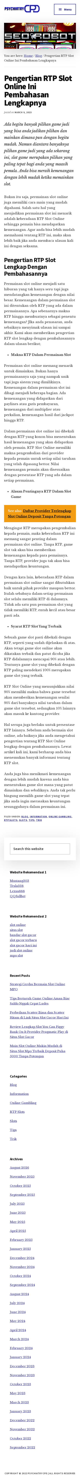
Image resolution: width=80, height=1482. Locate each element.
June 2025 (18, 1212)
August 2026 (19, 1167)
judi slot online (21, 950)
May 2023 (17, 1393)
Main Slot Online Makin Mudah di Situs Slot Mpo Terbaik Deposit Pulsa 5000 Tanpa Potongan (37, 1051)
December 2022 (22, 1420)
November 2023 (22, 1375)
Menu (68, 9)
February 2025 (21, 1240)
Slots (23, 820)
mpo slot (16, 955)
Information (38, 816)
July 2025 (17, 1204)
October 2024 (20, 1276)
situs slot (16, 930)
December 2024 (22, 1258)
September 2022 (22, 1447)
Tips (32, 820)
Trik (39, 820)
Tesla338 (17, 886)
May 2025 (17, 1222)
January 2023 (20, 1411)
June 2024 (18, 1312)
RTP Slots (11, 820)
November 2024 (22, 1267)
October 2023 (20, 1384)
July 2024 (17, 1303)
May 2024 (17, 1321)
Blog (24, 816)
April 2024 (18, 1330)
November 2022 (22, 1429)
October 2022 (20, 1438)
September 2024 (22, 1285)
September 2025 (22, 1195)
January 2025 (20, 1249)
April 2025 (18, 1231)
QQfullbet (17, 896)
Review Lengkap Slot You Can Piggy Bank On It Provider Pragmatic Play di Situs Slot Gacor (39, 1032)
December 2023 (22, 1366)
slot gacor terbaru (23, 940)
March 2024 (19, 1339)
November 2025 (22, 1176)
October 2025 (20, 1186)
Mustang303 (19, 881)
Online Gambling (60, 816)
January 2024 (20, 1357)
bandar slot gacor (23, 935)
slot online (18, 925)
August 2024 (19, 1294)
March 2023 (19, 1402)
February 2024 (21, 1348)
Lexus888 (17, 891)
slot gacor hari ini (23, 945)
